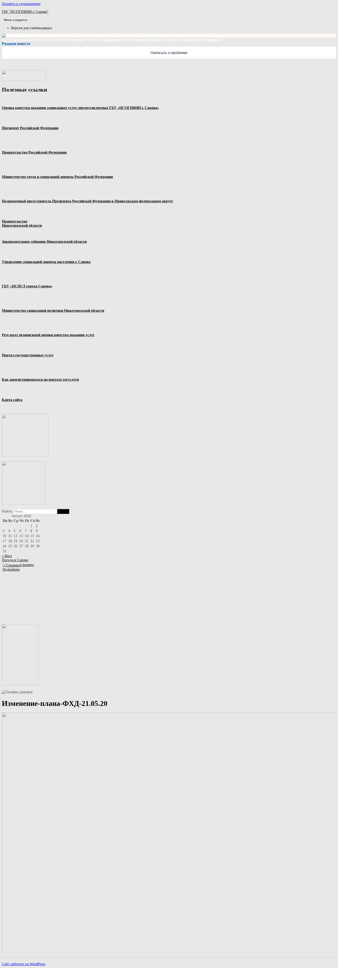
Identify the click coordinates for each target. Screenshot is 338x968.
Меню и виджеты (15, 20)
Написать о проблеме (169, 53)
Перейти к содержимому (21, 4)
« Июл (7, 556)
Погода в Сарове (15, 560)
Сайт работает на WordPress (23, 964)
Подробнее (11, 569)
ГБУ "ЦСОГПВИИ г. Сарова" (25, 12)
